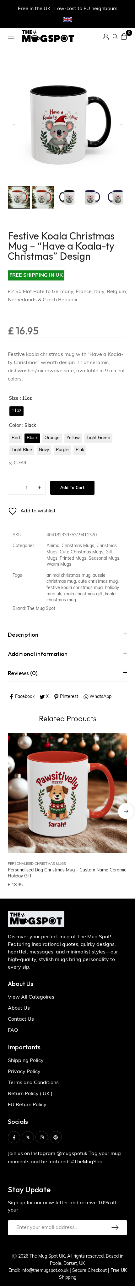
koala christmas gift (83, 594)
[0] (124, 36)
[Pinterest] (56, 1137)
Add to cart (72, 488)
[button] (126, 811)
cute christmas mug (98, 581)
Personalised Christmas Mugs (37, 864)
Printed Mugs (73, 558)
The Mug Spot (41, 608)
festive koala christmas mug (74, 588)
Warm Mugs (58, 564)
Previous (14, 124)
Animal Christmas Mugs (70, 546)
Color (15, 425)
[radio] (16, 411)
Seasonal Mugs (104, 558)
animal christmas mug (68, 575)
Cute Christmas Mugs (81, 552)
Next (121, 124)
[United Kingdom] (67, 19)
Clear (20, 463)
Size (14, 398)
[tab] (67, 634)
